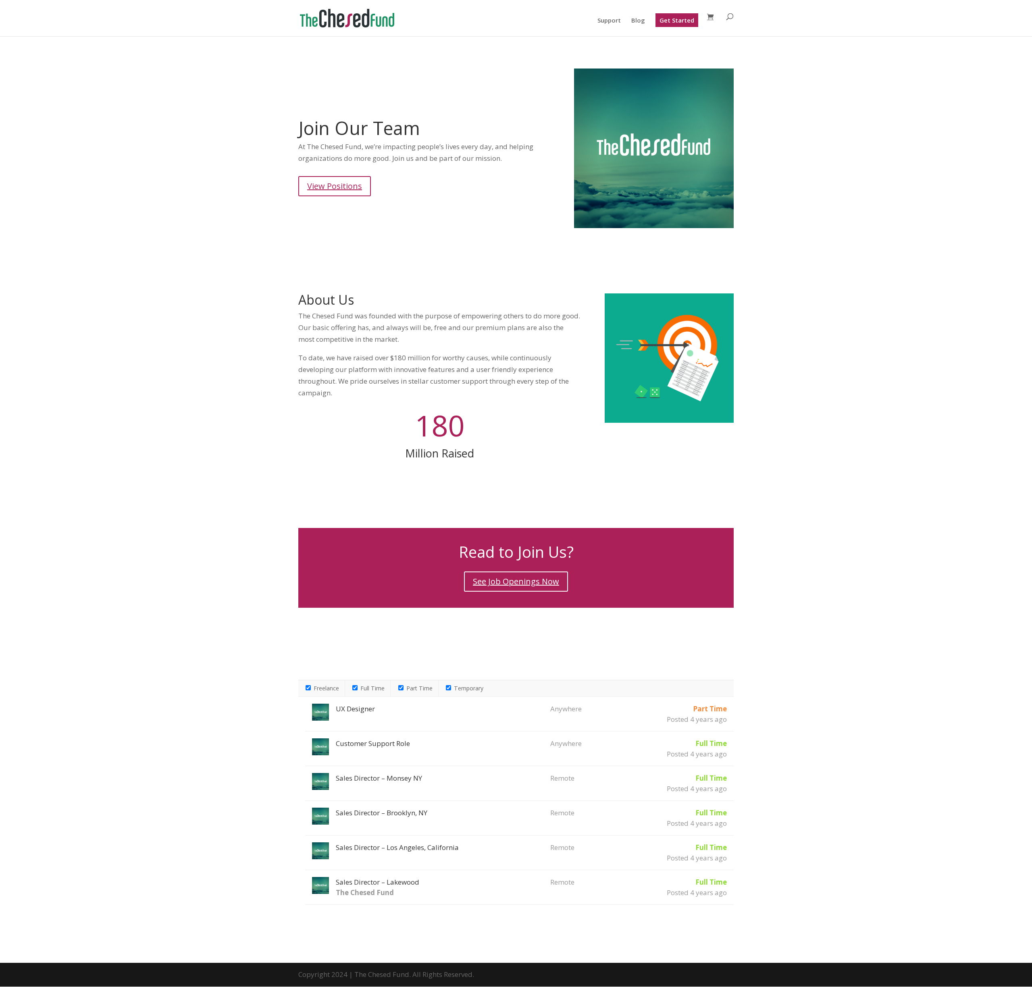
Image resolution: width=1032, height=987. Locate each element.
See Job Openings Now (516, 581)
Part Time (419, 688)
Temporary (467, 688)
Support (609, 20)
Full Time (372, 688)
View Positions (334, 186)
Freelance (325, 688)
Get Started (677, 20)
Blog (638, 20)
